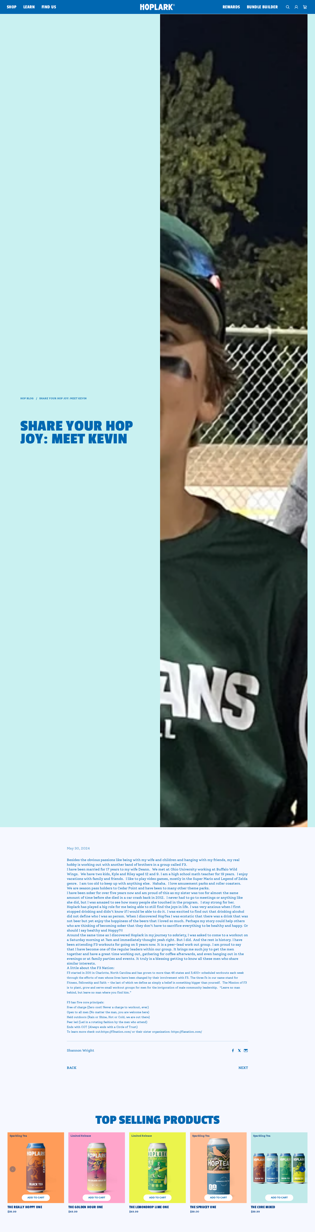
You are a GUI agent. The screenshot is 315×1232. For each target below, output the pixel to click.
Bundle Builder (262, 7)
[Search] (288, 7)
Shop (11, 7)
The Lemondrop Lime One (149, 1207)
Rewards (231, 7)
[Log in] (296, 7)
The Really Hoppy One (25, 1207)
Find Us (49, 7)
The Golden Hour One (85, 1207)
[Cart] (305, 7)
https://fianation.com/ (186, 1031)
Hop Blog (26, 398)
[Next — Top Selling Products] (302, 1169)
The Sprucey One (203, 1207)
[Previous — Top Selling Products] (13, 1169)
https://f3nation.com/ (116, 1031)
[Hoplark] (157, 7)
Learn (29, 7)
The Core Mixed (263, 1207)
